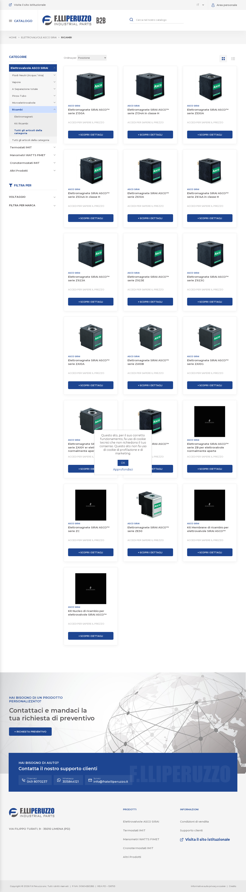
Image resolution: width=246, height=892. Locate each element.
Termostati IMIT (21, 147)
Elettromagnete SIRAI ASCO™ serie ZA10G (208, 362)
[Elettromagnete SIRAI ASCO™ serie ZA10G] (209, 338)
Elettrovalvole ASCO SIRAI (29, 68)
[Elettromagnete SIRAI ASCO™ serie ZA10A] (90, 338)
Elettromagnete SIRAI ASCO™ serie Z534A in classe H (89, 195)
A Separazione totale (25, 89)
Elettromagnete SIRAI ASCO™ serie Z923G (208, 278)
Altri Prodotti (19, 170)
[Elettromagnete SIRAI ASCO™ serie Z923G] (209, 254)
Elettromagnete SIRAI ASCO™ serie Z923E (148, 278)
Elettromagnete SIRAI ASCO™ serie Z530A (208, 111)
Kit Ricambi (21, 123)
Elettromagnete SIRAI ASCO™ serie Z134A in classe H (148, 111)
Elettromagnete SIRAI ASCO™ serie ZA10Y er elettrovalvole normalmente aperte (89, 447)
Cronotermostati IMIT (25, 163)
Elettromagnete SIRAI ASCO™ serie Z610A (148, 195)
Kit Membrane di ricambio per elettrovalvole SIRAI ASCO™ (208, 529)
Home (13, 37)
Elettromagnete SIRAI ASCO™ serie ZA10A (89, 362)
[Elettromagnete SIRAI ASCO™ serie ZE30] (150, 505)
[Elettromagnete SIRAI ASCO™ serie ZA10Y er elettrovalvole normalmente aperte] (90, 421)
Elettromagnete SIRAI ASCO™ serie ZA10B (148, 362)
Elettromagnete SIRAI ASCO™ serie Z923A (89, 278)
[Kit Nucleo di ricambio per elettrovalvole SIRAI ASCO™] (90, 589)
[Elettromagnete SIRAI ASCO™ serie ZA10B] (150, 338)
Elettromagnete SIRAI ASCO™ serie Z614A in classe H (208, 195)
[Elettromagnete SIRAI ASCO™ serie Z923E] (150, 254)
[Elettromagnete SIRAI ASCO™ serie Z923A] (90, 254)
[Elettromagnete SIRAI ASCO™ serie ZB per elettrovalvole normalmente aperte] (209, 421)
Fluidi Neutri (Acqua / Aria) (28, 75)
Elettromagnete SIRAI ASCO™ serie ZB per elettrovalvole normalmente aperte (208, 447)
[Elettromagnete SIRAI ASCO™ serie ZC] (90, 505)
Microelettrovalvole (23, 102)
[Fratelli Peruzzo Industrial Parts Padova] (31, 816)
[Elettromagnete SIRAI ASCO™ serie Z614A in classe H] (209, 171)
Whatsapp (70, 780)
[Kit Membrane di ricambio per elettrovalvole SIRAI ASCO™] (209, 505)
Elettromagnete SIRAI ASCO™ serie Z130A (89, 111)
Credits (232, 886)
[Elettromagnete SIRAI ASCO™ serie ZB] (150, 421)
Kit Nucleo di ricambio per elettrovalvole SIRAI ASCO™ (87, 612)
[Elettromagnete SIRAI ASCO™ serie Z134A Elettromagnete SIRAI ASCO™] (150, 87)
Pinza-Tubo (19, 95)
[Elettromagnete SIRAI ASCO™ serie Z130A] (90, 87)
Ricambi (17, 109)
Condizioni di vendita (194, 821)
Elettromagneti (23, 116)
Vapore (16, 82)
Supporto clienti (191, 830)
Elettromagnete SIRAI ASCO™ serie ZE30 (148, 529)
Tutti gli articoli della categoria (28, 132)
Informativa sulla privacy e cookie (208, 886)
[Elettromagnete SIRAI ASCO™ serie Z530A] (209, 87)
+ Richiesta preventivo (30, 731)
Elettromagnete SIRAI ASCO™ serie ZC (89, 529)
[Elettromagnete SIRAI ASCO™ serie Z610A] (150, 171)
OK (123, 462)
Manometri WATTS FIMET (28, 155)
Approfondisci (123, 469)
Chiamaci (37, 780)
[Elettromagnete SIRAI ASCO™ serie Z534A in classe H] (90, 171)
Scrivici (110, 780)
